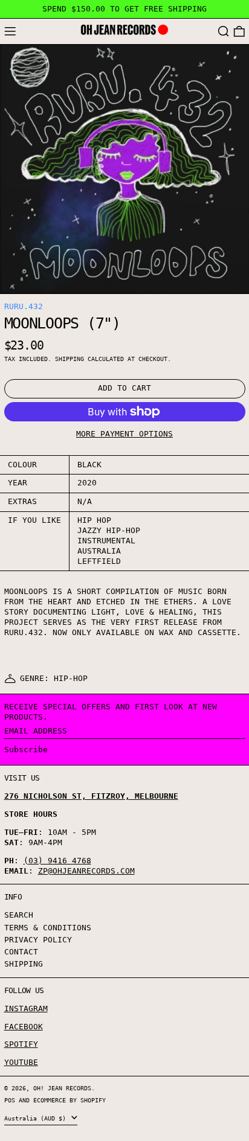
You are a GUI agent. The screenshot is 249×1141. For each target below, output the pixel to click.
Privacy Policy (38, 939)
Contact (21, 951)
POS (9, 1100)
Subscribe (26, 749)
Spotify (21, 1044)
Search (18, 914)
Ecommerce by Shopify (69, 1100)
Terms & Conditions (47, 927)
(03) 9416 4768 (57, 860)
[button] (224, 32)
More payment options (124, 433)
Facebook (23, 1026)
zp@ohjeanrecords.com (86, 870)
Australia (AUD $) (37, 1118)
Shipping (69, 358)
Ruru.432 (23, 306)
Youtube (21, 1062)
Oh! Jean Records (62, 1087)
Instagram (26, 1008)
